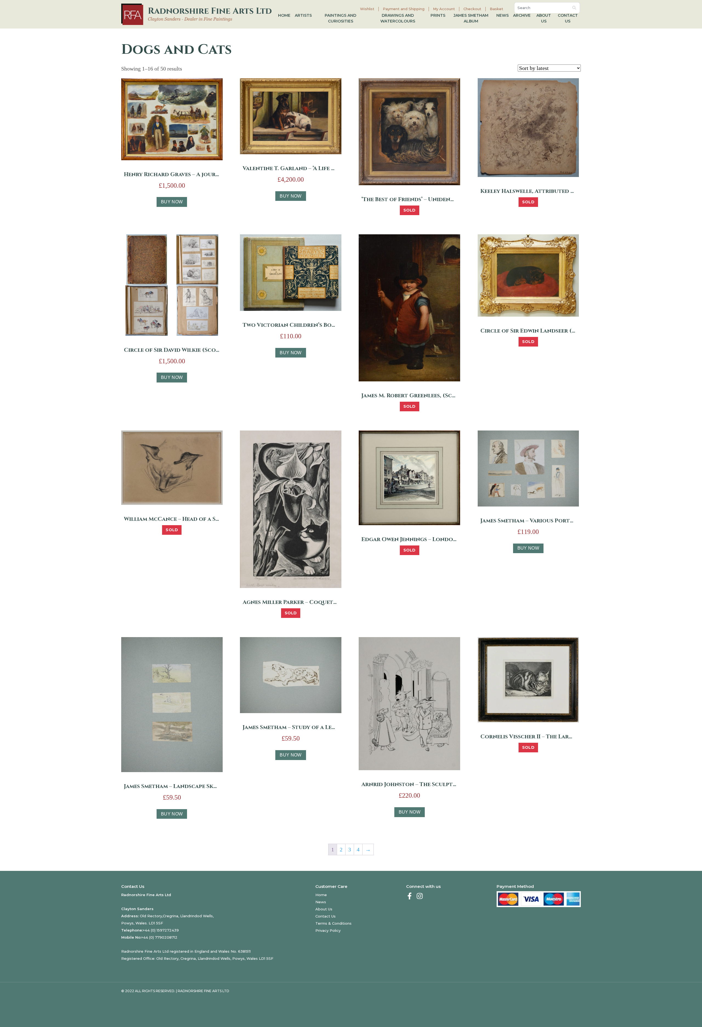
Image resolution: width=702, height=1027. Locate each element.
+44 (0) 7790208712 (159, 937)
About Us (543, 18)
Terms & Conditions (333, 923)
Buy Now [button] (172, 201)
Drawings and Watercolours (397, 18)
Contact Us (568, 18)
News (502, 15)
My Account (444, 9)
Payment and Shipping (403, 9)
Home (284, 15)
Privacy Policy (328, 930)
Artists (303, 15)
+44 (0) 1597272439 (161, 930)
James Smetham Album (471, 18)
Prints (438, 15)
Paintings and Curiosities (340, 18)
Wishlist (367, 9)
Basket (496, 9)
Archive (522, 15)
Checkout (472, 9)
